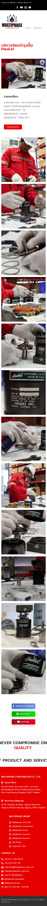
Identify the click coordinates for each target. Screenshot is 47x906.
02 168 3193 (11, 3)
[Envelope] (30, 7)
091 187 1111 (27, 3)
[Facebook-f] (17, 7)
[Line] (25, 7)
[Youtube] (21, 7)
